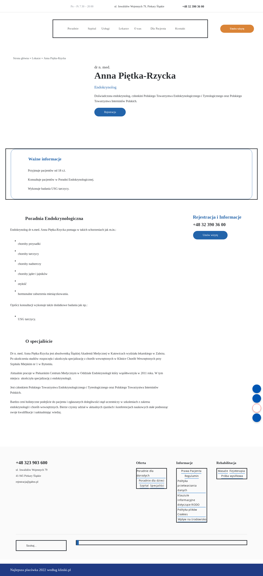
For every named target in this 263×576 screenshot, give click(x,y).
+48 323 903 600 (31, 462)
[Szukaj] (41, 545)
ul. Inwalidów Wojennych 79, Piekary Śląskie (139, 6)
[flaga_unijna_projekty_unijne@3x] (246, 3)
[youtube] (78, 542)
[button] (191, 29)
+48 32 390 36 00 (193, 6)
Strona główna (21, 58)
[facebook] (77, 542)
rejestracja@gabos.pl (27, 481)
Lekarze (36, 58)
